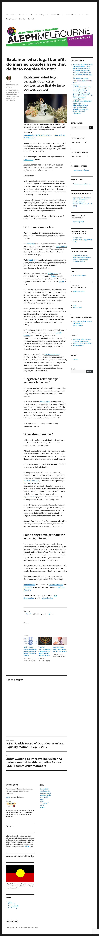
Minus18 (75, 359)
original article (47, 598)
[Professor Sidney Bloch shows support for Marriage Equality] (60, 641)
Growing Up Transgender (80, 256)
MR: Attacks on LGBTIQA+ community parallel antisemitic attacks (82, 81)
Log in (10, 902)
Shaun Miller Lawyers (79, 275)
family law (33, 260)
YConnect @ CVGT (78, 222)
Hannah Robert (29, 135)
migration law (61, 246)
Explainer (16, 90)
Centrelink (31, 244)
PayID (8, 797)
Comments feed (13, 906)
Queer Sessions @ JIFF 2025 (81, 93)
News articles (11, 15)
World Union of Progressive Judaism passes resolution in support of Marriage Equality (30, 651)
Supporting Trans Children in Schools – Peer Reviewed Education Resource (82, 200)
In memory (76, 85)
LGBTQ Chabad (77, 307)
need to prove (45, 402)
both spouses (53, 273)
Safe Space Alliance (78, 345)
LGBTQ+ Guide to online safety (82, 343)
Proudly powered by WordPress (28, 927)
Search (73, 369)
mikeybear (9, 82)
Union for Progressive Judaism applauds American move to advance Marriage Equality (44, 651)
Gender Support (25, 15)
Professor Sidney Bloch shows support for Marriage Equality (60, 649)
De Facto (9, 90)
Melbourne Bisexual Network (81, 184)
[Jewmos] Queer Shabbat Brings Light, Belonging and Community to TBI (82, 97)
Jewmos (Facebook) (79, 291)
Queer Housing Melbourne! (81, 170)
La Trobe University (43, 135)
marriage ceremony (51, 354)
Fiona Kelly (58, 135)
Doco (81, 15)
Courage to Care (77, 238)
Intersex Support (41, 15)
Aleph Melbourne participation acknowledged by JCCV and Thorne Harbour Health (82, 89)
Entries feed (11, 904)
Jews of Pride (71, 15)
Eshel (74, 305)
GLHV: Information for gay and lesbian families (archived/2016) (82, 323)
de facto (54, 276)
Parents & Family (56, 15)
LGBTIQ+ (9, 87)
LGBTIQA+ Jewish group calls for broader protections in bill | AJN (82, 75)
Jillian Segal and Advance (80, 105)
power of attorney (30, 481)
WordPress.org (12, 908)
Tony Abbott (28, 159)
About (88, 15)
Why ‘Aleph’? (11, 19)
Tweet (28, 614)
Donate (22, 19)
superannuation (30, 497)
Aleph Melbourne (11, 927)
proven (61, 282)
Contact (31, 19)
